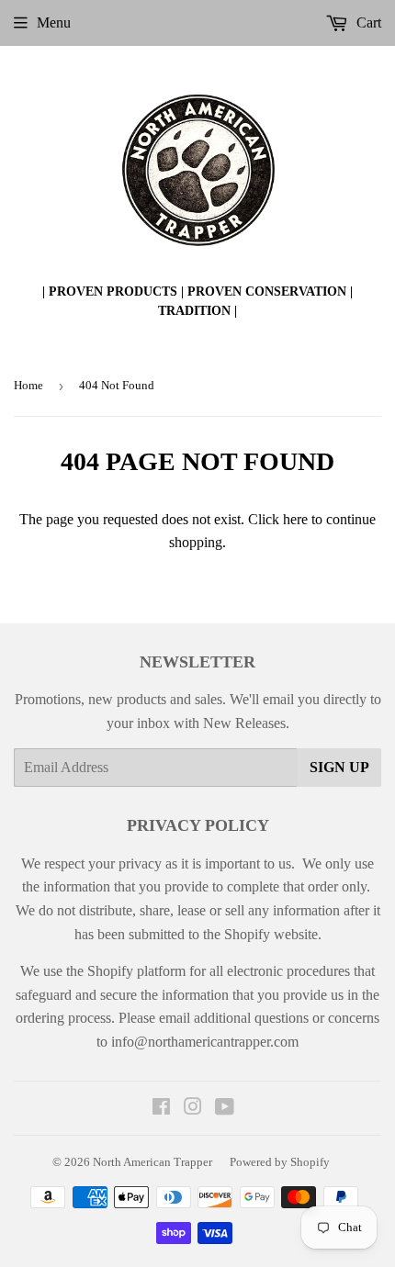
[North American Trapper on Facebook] (161, 1108)
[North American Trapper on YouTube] (224, 1108)
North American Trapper (152, 1162)
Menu (54, 22)
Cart (367, 22)
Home (28, 385)
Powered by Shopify (280, 1162)
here (295, 519)
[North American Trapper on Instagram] (193, 1108)
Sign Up (339, 767)
